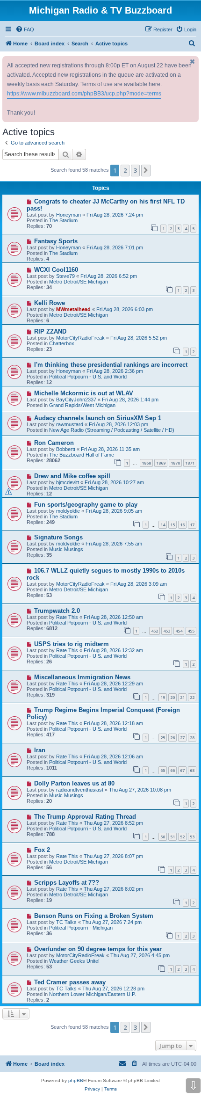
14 (162, 525)
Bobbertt (65, 449)
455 (190, 631)
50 (162, 837)
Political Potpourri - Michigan (81, 928)
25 (162, 737)
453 (166, 631)
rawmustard (69, 424)
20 (172, 697)
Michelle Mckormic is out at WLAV (83, 393)
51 (172, 837)
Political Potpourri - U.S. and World (88, 376)
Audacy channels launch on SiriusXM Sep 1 (97, 418)
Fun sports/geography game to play (85, 504)
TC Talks (66, 922)
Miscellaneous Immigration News (82, 677)
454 (178, 631)
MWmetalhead (73, 309)
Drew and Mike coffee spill (72, 476)
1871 (189, 463)
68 (192, 770)
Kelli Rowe (49, 302)
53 (192, 837)
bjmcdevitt (67, 482)
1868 (146, 463)
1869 (160, 463)
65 (162, 770)
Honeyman (68, 215)
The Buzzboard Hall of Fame (81, 455)
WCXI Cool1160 (56, 269)
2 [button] (125, 170)
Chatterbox (61, 343)
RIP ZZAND (50, 331)
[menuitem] (24, 29)
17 (192, 525)
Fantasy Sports (56, 241)
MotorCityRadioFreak (80, 338)
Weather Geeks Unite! (74, 961)
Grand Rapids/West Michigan (82, 405)
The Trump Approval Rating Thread (85, 816)
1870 (175, 463)
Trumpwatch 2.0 (57, 610)
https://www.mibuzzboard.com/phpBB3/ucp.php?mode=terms (84, 93)
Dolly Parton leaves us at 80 (74, 783)
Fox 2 (42, 849)
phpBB (75, 1080)
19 (162, 697)
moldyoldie (68, 511)
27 (182, 737)
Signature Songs (58, 537)
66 (172, 770)
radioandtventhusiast (79, 790)
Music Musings (66, 549)
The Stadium (63, 220)
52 (182, 837)
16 (182, 525)
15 (172, 525)
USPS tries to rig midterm (71, 643)
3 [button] (135, 170)
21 (182, 697)
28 (192, 737)
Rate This (67, 617)
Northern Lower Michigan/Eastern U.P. (92, 994)
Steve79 (65, 276)
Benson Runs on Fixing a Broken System (93, 915)
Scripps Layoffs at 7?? (66, 882)
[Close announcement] (192, 61)
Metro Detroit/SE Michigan (78, 281)
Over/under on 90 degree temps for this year (98, 949)
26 (172, 737)
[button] (146, 170)
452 (154, 631)
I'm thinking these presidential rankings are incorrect (110, 364)
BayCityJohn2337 (76, 399)
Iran (39, 750)
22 (192, 697)
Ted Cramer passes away (70, 982)
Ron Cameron (54, 442)
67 (182, 770)
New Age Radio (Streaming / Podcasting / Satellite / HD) (111, 430)
